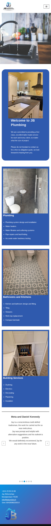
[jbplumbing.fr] (9, 6)
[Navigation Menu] (46, 7)
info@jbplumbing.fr (9, 500)
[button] (20, 481)
